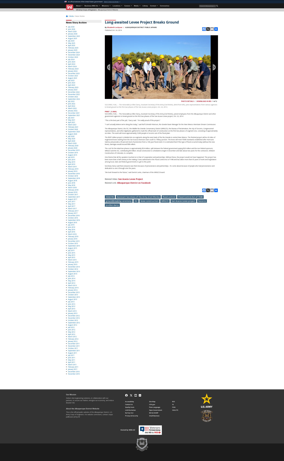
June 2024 (71, 62)
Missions (105, 6)
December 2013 (74, 292)
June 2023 (71, 83)
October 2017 (73, 194)
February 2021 (73, 127)
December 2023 (74, 73)
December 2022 (74, 92)
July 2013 (71, 302)
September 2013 (74, 297)
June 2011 (71, 358)
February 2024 (73, 69)
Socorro (202, 201)
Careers (127, 6)
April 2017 (71, 206)
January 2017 (72, 213)
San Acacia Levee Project (130, 179)
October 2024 (73, 57)
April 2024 (71, 64)
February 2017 (73, 211)
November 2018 (74, 173)
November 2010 (74, 374)
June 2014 (71, 278)
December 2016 (74, 215)
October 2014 (73, 269)
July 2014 (71, 276)
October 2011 (73, 348)
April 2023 (71, 85)
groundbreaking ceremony (118, 201)
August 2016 (72, 222)
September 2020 (74, 132)
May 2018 (71, 185)
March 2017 (72, 208)
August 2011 (72, 353)
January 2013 (72, 313)
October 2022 (73, 97)
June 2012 (71, 330)
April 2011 (71, 362)
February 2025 (73, 48)
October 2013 (73, 295)
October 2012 (73, 320)
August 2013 (72, 299)
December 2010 (74, 371)
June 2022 (71, 104)
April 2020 (71, 141)
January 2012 (72, 341)
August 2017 (72, 199)
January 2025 (72, 50)
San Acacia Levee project (183, 201)
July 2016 (71, 225)
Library (145, 6)
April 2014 (71, 283)
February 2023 (73, 87)
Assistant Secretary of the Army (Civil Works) (138, 197)
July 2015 (71, 250)
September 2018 (74, 178)
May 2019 (71, 162)
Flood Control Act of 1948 (190, 197)
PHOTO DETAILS (187, 101)
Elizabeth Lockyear (114, 27)
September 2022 (74, 99)
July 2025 (71, 41)
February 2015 (73, 262)
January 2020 (72, 148)
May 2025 (71, 43)
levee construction (149, 201)
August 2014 (72, 274)
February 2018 (73, 190)
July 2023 (71, 80)
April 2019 (71, 164)
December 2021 (74, 113)
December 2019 (74, 150)
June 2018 (71, 183)
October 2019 (73, 153)
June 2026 (71, 29)
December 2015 (74, 241)
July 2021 (71, 118)
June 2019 (71, 160)
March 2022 (72, 108)
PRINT (107, 111)
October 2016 (73, 218)
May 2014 (71, 281)
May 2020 (71, 139)
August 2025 (72, 38)
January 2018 (72, 192)
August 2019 (72, 155)
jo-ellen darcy (112, 205)
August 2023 (72, 78)
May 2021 (71, 120)
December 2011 (74, 344)
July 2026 (71, 27)
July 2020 (71, 136)
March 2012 (72, 337)
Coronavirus (164, 6)
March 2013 (72, 311)
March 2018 (72, 187)
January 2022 (72, 111)
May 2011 (71, 360)
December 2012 (74, 316)
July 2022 (71, 101)
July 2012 (71, 327)
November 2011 (74, 346)
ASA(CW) (110, 197)
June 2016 (71, 227)
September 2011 (74, 351)
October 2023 (73, 76)
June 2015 (71, 253)
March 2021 (72, 125)
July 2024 (71, 59)
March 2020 (72, 143)
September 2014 (74, 271)
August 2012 (72, 325)
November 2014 (74, 267)
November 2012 (74, 318)
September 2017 (74, 197)
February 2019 (73, 169)
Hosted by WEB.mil (127, 430)
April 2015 (71, 257)
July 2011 (71, 355)
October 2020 (73, 129)
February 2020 (73, 146)
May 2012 (71, 332)
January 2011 (72, 369)
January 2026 (72, 34)
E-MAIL (114, 111)
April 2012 (71, 334)
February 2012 (73, 339)
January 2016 (72, 239)
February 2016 (73, 236)
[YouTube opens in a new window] (135, 395)
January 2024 (72, 71)
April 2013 (71, 309)
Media (136, 6)
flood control (169, 197)
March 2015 (72, 260)
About (78, 6)
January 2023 (72, 90)
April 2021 (71, 122)
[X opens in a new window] (131, 395)
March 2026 (72, 31)
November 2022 (74, 94)
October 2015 (73, 243)
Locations (117, 6)
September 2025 (74, 36)
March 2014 (72, 285)
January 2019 (72, 171)
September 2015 (74, 246)
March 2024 (72, 66)
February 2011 (73, 367)
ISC (136, 201)
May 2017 (71, 204)
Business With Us (91, 6)
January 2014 (72, 290)
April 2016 (71, 232)
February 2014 (73, 288)
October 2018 (73, 176)
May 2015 (71, 255)
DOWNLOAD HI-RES (204, 101)
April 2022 (71, 106)
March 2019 (72, 166)
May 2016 (71, 229)
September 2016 (74, 220)
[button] (112, 2)
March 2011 (72, 364)
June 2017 (71, 201)
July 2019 (71, 157)
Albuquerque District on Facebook (134, 182)
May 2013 (71, 306)
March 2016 (72, 234)
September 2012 (74, 323)
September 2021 (74, 115)
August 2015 (72, 248)
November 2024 (74, 55)
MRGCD (165, 201)
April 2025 (71, 45)
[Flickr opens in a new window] (140, 395)
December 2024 (74, 52)
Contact (153, 6)
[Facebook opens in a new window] (126, 395)
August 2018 (72, 180)
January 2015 (72, 264)
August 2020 (72, 134)
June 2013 (71, 304)
